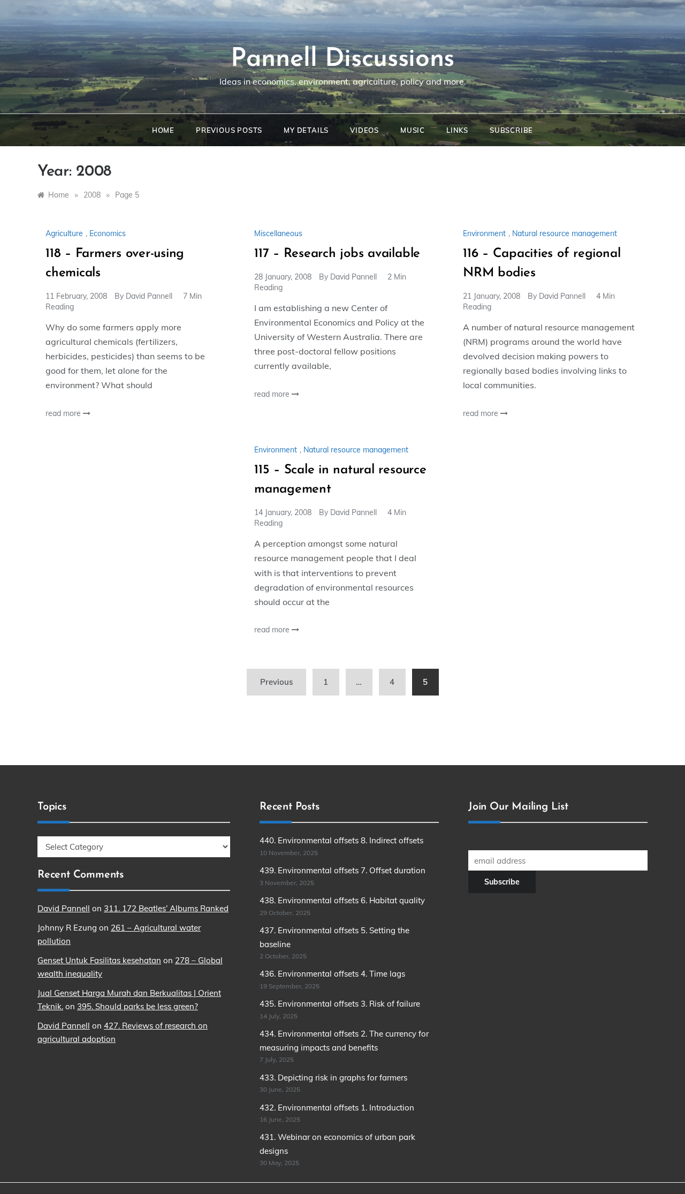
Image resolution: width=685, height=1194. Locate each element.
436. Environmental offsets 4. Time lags (332, 974)
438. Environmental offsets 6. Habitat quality (342, 900)
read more (64, 413)
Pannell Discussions (342, 59)
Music (412, 130)
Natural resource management (564, 233)
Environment (484, 233)
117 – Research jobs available (337, 253)
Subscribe (511, 130)
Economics (107, 233)
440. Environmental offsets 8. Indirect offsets (341, 840)
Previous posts (229, 130)
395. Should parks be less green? (137, 1006)
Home (163, 130)
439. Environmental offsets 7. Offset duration (342, 870)
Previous (276, 682)
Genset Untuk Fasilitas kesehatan (99, 960)
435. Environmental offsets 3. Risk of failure (340, 1004)
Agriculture (64, 233)
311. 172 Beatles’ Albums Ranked (166, 908)
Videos (364, 130)
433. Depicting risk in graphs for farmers (333, 1077)
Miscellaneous (278, 233)
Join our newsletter (501, 840)
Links (457, 130)
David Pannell (149, 296)
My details (306, 130)
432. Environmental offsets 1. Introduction (337, 1107)
